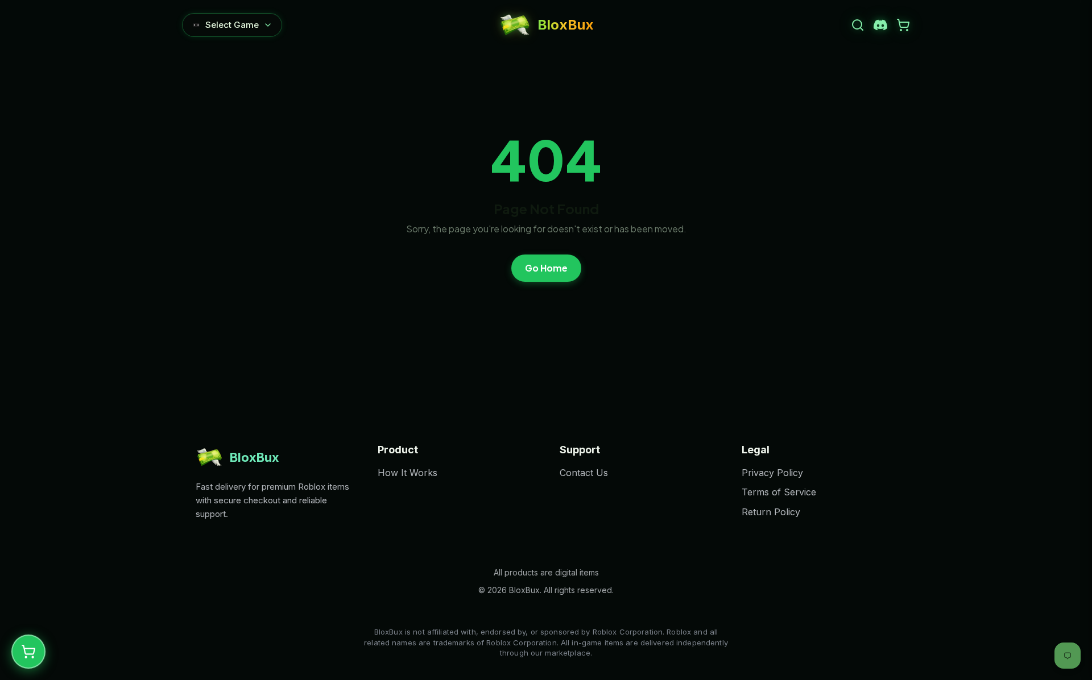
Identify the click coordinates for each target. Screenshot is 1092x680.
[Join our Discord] (880, 25)
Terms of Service (779, 492)
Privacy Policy (772, 472)
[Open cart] (903, 25)
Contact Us (584, 472)
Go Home (546, 268)
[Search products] (857, 25)
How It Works (407, 472)
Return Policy (771, 512)
